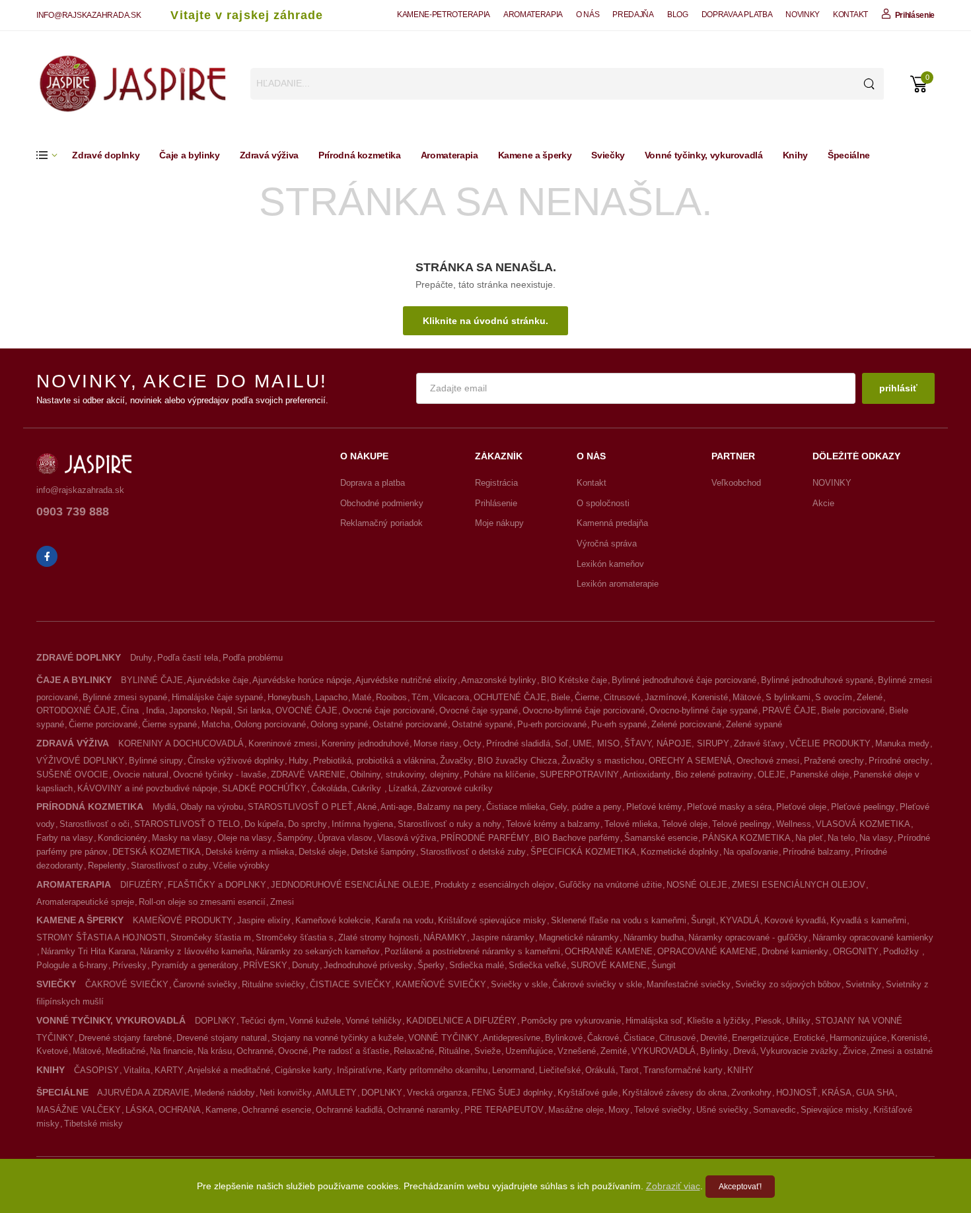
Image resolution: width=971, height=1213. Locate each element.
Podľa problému (253, 658)
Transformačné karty (683, 1070)
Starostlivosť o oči (94, 824)
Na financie (171, 1051)
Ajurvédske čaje (217, 680)
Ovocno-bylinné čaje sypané (703, 710)
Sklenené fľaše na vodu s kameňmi (618, 920)
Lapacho (331, 697)
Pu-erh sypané (619, 724)
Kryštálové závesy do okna (674, 1093)
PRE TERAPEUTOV (504, 1110)
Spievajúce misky (835, 1110)
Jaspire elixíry (264, 920)
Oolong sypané (339, 724)
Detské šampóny (383, 852)
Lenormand (513, 1070)
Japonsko (187, 710)
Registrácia (496, 483)
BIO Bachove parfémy (577, 838)
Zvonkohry (751, 1093)
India (155, 710)
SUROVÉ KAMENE (609, 965)
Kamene (221, 1110)
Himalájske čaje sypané (217, 697)
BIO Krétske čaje (574, 680)
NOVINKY (802, 14)
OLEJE (771, 774)
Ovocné (293, 1051)
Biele (560, 697)
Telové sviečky (663, 1110)
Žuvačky (456, 761)
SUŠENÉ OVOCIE (72, 774)
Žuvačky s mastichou (602, 761)
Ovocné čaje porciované (388, 710)
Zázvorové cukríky (457, 788)
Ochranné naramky (423, 1110)
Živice (854, 1051)
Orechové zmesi (768, 761)
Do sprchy (307, 824)
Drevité (713, 1038)
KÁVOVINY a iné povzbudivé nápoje (147, 788)
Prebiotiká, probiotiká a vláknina (374, 761)
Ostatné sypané (482, 724)
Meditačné (125, 1051)
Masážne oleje (576, 1110)
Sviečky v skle (519, 984)
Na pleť (809, 838)
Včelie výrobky (241, 865)
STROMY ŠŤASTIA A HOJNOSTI (101, 937)
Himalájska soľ (654, 1021)
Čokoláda (329, 788)
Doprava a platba (372, 483)
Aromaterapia (449, 155)
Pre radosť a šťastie (350, 1051)
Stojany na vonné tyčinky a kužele (337, 1038)
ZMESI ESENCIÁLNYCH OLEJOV (798, 885)
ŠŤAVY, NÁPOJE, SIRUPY (676, 743)
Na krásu (215, 1051)
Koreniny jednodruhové (365, 743)
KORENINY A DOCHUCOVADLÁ (181, 743)
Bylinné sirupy (156, 761)
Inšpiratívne (359, 1070)
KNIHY (740, 1070)
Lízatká (402, 788)
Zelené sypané (754, 724)
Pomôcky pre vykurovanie (571, 1021)
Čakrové (603, 1038)
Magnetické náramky (579, 937)
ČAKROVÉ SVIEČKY (126, 984)
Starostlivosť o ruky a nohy (449, 824)
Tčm (420, 697)
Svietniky (863, 984)
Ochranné (254, 1051)
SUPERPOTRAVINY (579, 774)
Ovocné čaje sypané (478, 710)
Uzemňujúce (529, 1051)
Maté (361, 697)
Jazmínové (666, 697)
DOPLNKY (215, 1021)
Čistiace (639, 1038)
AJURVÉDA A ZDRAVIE (143, 1093)
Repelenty (107, 865)
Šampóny (295, 838)
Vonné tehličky (373, 1021)
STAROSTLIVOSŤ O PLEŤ (300, 807)
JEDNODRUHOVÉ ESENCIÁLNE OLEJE (350, 885)
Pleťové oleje (801, 807)
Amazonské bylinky (498, 680)
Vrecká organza (437, 1093)
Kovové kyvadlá (795, 920)
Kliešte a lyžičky (718, 1021)
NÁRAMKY (444, 937)
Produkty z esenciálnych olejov (494, 885)
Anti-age (396, 807)
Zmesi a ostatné (902, 1051)
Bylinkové (564, 1038)
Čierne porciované (103, 724)
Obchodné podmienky (381, 503)
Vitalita (137, 1070)
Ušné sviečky (722, 1110)
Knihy (795, 155)
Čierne (587, 697)
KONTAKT (850, 14)
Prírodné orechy (899, 761)
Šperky (431, 965)
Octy (472, 743)
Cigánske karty (303, 1070)
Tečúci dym (262, 1021)
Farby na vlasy (64, 838)
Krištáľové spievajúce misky (492, 920)
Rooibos (391, 697)
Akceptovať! (740, 1186)
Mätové (747, 697)
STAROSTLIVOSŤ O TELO (187, 824)
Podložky (902, 951)
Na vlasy (876, 838)
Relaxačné (414, 1051)
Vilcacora (451, 697)
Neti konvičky (286, 1093)
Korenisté (710, 697)
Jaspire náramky (502, 937)
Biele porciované (852, 710)
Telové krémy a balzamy (553, 824)
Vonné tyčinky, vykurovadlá (704, 155)
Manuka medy (902, 743)
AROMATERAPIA (533, 14)
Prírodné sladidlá (518, 743)
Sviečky (608, 155)
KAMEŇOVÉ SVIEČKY (441, 984)
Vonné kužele (315, 1021)
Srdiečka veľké (537, 965)
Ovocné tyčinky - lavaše (219, 774)
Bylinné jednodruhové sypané (817, 680)
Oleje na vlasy (244, 838)
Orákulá (600, 1070)
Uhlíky (798, 1021)
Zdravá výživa (269, 155)
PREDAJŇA (632, 14)
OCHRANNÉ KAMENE (609, 951)
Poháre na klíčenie (499, 774)
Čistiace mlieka (515, 807)
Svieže (487, 1051)
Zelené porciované (686, 724)
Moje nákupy (499, 523)
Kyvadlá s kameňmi (868, 920)
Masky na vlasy (182, 838)
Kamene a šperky (535, 155)
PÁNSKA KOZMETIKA (746, 838)
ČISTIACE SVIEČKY (350, 984)
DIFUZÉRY (141, 885)
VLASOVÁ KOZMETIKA (863, 824)
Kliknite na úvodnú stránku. (485, 320)
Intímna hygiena (362, 824)
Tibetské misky (93, 1124)
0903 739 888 (72, 512)
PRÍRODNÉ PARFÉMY (485, 838)
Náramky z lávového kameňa (196, 951)
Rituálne (454, 1051)
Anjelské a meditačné (229, 1070)
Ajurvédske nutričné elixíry (406, 680)
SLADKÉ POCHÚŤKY (264, 788)
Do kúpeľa (263, 824)
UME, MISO (596, 743)
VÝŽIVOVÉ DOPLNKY (80, 761)
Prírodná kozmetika (359, 155)
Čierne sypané (169, 724)
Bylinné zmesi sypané (125, 697)
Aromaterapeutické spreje (85, 902)
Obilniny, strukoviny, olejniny (404, 774)
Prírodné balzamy (816, 852)
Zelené (869, 697)
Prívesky (129, 965)
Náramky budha (654, 937)
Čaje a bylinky (189, 155)
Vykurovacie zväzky (799, 1051)
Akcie (823, 503)
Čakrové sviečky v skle (597, 984)
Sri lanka (254, 710)
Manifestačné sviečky (689, 984)
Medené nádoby (224, 1093)
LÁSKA (140, 1110)
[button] (54, 155)
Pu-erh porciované (552, 724)
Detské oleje (322, 852)
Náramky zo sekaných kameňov (318, 951)
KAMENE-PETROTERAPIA (443, 14)
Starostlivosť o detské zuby (473, 852)
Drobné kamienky (795, 951)
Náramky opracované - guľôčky (748, 937)
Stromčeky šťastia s (295, 937)
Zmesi (282, 902)
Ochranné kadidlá (349, 1110)
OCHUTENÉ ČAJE (510, 697)
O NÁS (587, 14)
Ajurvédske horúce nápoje (301, 680)
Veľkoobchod (736, 483)
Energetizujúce (760, 1038)
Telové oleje (684, 824)
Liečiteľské (560, 1070)
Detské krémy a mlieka (249, 852)
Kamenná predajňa (612, 523)
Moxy (618, 1110)
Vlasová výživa (406, 838)
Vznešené (576, 1051)
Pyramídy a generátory (194, 965)
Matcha (215, 724)
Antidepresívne (511, 1038)
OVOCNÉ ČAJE (306, 710)
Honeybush (289, 697)
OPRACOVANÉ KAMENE (707, 951)
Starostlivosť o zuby (169, 865)
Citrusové (622, 697)
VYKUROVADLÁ (663, 1051)
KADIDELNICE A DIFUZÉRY (461, 1021)
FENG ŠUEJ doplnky (512, 1093)
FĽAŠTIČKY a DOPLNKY (217, 885)
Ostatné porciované (410, 724)
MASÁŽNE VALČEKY (78, 1110)
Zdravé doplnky (105, 155)
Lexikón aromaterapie (618, 584)
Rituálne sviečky (273, 984)
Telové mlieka (630, 824)
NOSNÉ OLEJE (696, 885)
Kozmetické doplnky (680, 852)
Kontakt (591, 483)
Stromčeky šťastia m (210, 937)
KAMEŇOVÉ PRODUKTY (183, 920)
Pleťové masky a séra (729, 807)
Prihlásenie (496, 503)
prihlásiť (898, 388)
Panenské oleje (819, 774)
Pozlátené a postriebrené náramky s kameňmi (472, 951)
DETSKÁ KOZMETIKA (156, 852)
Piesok (768, 1021)
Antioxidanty (646, 774)
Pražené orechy (834, 761)
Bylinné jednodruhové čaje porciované (684, 680)
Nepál (222, 710)
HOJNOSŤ (796, 1093)
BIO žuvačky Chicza (517, 761)
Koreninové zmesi (282, 743)
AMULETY (336, 1093)
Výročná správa (607, 543)
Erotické (809, 1038)
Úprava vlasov (345, 838)
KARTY (169, 1070)
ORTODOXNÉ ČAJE (76, 710)
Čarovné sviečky (205, 984)
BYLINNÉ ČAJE (152, 680)
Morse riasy (436, 743)
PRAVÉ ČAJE (789, 710)
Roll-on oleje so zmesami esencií (202, 902)
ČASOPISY (96, 1070)
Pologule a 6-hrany (72, 965)
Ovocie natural (140, 774)
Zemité (613, 1051)
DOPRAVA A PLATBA (737, 14)
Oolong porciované (270, 724)
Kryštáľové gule (587, 1093)
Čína (131, 710)
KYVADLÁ (740, 920)
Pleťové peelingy (863, 807)
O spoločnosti (603, 503)
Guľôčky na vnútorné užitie (610, 885)
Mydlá (164, 807)
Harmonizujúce (858, 1038)
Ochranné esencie (276, 1110)
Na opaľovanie (750, 852)
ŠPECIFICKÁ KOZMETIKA (583, 852)
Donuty (305, 965)
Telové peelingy (742, 824)
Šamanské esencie (661, 838)
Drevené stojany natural (221, 1038)
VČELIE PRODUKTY (830, 743)
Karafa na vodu (404, 920)
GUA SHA (875, 1093)
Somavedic (774, 1110)
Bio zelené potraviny (714, 774)
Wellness (793, 824)
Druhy (141, 658)
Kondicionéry (122, 838)
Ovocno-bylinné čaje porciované (583, 710)
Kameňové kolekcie (333, 920)
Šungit (703, 920)
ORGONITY (856, 951)
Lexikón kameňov (610, 564)
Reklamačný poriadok (381, 523)
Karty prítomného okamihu (436, 1070)
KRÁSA (836, 1093)
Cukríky (367, 788)
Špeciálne (849, 155)
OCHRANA (180, 1110)
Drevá (744, 1051)
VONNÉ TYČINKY (443, 1038)
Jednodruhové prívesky (368, 965)
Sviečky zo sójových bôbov (788, 984)
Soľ (561, 743)
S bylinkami (788, 697)
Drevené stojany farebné (125, 1038)
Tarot (629, 1070)
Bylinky (714, 1051)
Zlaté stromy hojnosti (378, 937)
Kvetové (52, 1051)
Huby (298, 761)
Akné (367, 807)
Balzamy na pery (449, 807)
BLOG (677, 14)
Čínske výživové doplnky (236, 761)
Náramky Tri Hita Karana (88, 951)
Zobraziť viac (673, 1186)
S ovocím (833, 697)
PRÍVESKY (265, 965)
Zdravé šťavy (759, 743)
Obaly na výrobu (211, 807)
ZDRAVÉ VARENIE (308, 774)
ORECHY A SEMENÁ (690, 761)
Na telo (841, 838)
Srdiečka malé (476, 965)
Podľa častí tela (187, 658)
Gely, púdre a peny (586, 807)
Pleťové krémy (654, 807)
